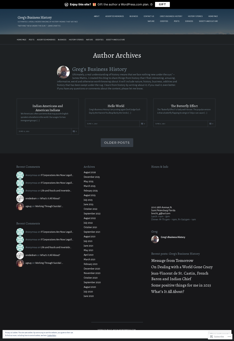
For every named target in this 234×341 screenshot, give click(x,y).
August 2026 (90, 172)
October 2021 (90, 227)
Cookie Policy (51, 335)
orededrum (31, 198)
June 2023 (88, 204)
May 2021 (88, 250)
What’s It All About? (50, 198)
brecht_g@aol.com (160, 213)
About (97, 16)
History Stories (195, 16)
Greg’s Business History (171, 16)
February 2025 (91, 190)
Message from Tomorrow (172, 260)
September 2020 (92, 282)
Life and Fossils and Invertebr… (56, 190)
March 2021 (89, 259)
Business (134, 16)
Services (189, 21)
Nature (151, 21)
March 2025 (90, 186)
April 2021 (89, 255)
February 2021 (91, 264)
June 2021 (88, 245)
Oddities (164, 21)
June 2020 (89, 296)
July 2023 (88, 200)
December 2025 (92, 177)
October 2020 (91, 277)
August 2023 (90, 195)
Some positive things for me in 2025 (181, 285)
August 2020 (90, 287)
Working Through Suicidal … (49, 206)
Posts (177, 21)
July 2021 (88, 241)
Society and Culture (208, 21)
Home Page (213, 16)
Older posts (117, 142)
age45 (28, 206)
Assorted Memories (114, 16)
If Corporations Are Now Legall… (57, 175)
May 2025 (88, 181)
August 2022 (90, 218)
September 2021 (92, 232)
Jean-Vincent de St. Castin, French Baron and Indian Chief (179, 276)
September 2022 (92, 213)
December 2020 (92, 268)
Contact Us (149, 16)
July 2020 (88, 291)
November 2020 (92, 273)
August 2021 (90, 236)
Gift (162, 4)
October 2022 (90, 209)
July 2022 (88, 223)
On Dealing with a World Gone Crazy (182, 267)
